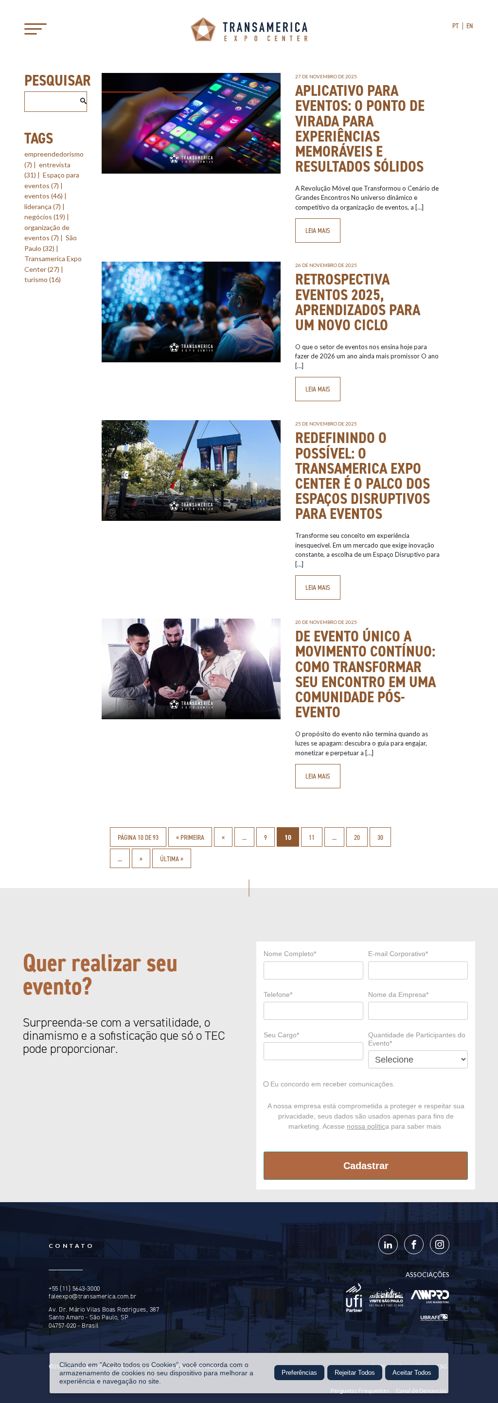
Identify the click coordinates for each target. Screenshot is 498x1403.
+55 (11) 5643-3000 (74, 1288)
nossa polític (366, 1126)
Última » (171, 859)
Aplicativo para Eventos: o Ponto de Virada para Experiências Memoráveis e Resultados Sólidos (360, 128)
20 (357, 837)
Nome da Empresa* (398, 994)
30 (380, 837)
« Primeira (190, 837)
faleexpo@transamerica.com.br (92, 1296)
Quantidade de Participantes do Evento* (416, 1039)
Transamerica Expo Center (249, 29)
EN (470, 26)
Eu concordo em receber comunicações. (331, 1084)
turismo (42, 279)
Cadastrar (366, 1165)
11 (312, 837)
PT (455, 26)
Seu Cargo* (281, 1035)
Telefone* (278, 994)
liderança (42, 206)
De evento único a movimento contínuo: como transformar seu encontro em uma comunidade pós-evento (365, 674)
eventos (43, 196)
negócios (44, 217)
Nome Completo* (290, 954)
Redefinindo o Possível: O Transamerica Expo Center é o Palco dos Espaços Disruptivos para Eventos (362, 475)
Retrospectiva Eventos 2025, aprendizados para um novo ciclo (357, 302)
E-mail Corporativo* (398, 954)
